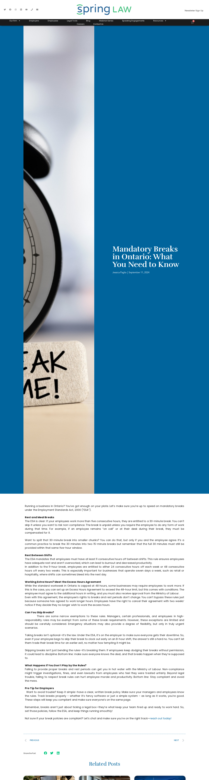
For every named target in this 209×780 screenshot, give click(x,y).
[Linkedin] (21, 10)
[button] (45, 753)
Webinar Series (106, 20)
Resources (158, 20)
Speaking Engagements (133, 20)
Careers (80, 24)
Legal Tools (72, 20)
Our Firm (13, 20)
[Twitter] (5, 10)
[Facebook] (10, 10)
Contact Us (98, 24)
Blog (88, 20)
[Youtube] (26, 10)
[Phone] (32, 10)
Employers (34, 20)
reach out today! (161, 718)
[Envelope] (37, 10)
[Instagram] (16, 10)
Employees (53, 20)
